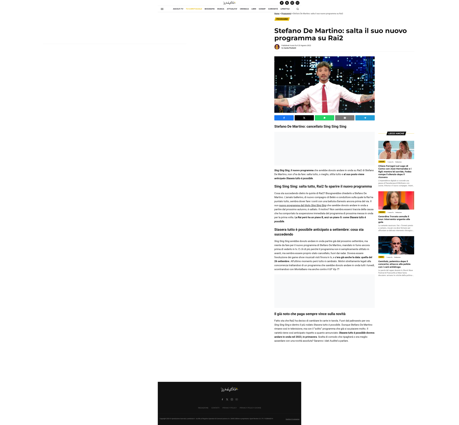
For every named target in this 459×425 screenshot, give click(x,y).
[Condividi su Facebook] (284, 117)
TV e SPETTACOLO (194, 9)
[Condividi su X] (304, 117)
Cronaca (244, 9)
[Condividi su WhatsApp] (324, 117)
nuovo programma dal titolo (302, 205)
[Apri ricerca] (297, 9)
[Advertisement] (115, 29)
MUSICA (220, 9)
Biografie (210, 9)
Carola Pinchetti (290, 48)
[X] (287, 3)
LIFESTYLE (285, 9)
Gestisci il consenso (292, 419)
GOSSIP (262, 9)
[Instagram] (292, 3)
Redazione (203, 408)
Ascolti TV (178, 9)
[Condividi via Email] (345, 117)
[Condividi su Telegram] (365, 117)
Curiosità (273, 9)
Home (276, 13)
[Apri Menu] (162, 9)
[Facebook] (282, 3)
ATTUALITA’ (232, 9)
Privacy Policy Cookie (250, 408)
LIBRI (253, 9)
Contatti (215, 408)
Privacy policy (229, 408)
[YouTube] (297, 3)
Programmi (286, 13)
